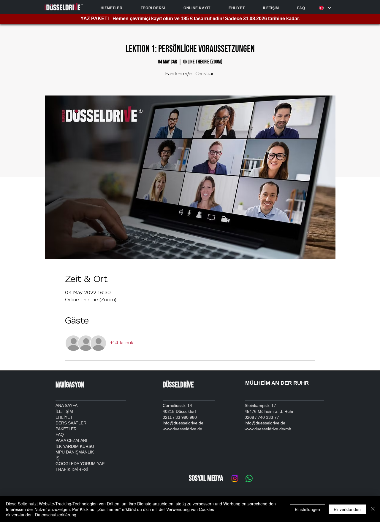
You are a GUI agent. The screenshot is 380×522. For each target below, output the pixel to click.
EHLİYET (64, 417)
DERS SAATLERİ (72, 423)
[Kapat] (372, 509)
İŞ (57, 458)
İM (70, 411)
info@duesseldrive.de (265, 423)
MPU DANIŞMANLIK (75, 452)
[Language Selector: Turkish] (324, 8)
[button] (111, 8)
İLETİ (61, 411)
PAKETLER (66, 428)
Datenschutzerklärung (55, 515)
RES (82, 469)
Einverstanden (347, 509)
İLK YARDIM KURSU (75, 446)
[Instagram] (234, 478)
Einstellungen (307, 509)
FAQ (60, 434)
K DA (72, 469)
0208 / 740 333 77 (262, 417)
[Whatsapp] (249, 478)
